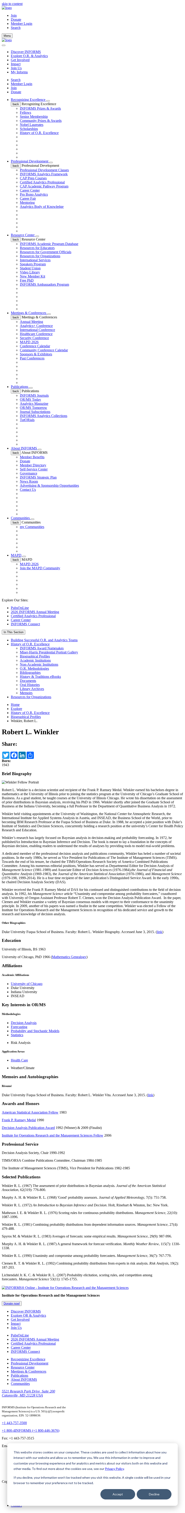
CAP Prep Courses (33, 178)
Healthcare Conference (36, 334)
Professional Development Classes (44, 170)
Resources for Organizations (40, 256)
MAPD (16, 555)
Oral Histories (30, 685)
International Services (35, 260)
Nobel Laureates (31, 125)
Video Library (30, 272)
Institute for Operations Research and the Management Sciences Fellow (52, 1135)
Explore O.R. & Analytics (29, 56)
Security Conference (34, 338)
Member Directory (33, 465)
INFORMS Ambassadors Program (44, 284)
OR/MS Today (30, 399)
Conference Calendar (35, 346)
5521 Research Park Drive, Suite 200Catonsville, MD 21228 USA (28, 1393)
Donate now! (12, 1303)
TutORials (27, 420)
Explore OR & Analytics (28, 1315)
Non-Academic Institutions (39, 664)
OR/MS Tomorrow (33, 408)
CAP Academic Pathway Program (44, 186)
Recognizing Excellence (28, 100)
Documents (28, 681)
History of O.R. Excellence (39, 133)
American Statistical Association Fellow (30, 1112)
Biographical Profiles (35, 656)
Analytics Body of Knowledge (42, 207)
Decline (154, 1494)
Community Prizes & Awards (41, 121)
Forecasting (19, 1027)
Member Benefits (32, 457)
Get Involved (20, 60)
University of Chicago (26, 984)
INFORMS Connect (25, 624)
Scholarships (29, 129)
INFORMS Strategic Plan (38, 477)
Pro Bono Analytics (34, 194)
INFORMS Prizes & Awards (40, 108)
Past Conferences (32, 358)
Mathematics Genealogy (69, 957)
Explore (16, 709)
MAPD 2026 (29, 342)
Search (16, 80)
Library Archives (32, 689)
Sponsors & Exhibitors (36, 354)
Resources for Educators (37, 248)
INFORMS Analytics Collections (43, 416)
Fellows (25, 112)
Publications (20, 387)
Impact (16, 64)
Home (15, 705)
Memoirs (26, 693)
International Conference (37, 330)
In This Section (13, 632)
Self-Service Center (34, 469)
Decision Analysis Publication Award (28, 1128)
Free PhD (27, 280)
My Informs (19, 72)
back (16, 104)
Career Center (30, 190)
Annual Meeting (31, 322)
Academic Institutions (35, 660)
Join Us (16, 68)
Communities (21, 518)
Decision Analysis (24, 1023)
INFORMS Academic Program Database (49, 244)
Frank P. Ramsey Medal (19, 1120)
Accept (118, 1494)
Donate (16, 19)
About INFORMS (24, 448)
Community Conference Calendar (44, 350)
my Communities (32, 527)
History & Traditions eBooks (40, 677)
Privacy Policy (114, 1469)
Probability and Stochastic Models (35, 1031)
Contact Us (28, 489)
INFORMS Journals (34, 395)
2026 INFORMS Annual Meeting (35, 612)
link (159, 932)
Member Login (21, 23)
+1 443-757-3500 (14, 1423)
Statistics (17, 1035)
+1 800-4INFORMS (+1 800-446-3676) (30, 1430)
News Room (29, 481)
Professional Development (30, 161)
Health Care (19, 1060)
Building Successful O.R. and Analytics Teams (44, 640)
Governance (28, 473)
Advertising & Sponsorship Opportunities (49, 485)
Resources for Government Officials (45, 252)
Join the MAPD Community (40, 568)
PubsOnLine (20, 608)
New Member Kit (32, 276)
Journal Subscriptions (35, 412)
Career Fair (28, 198)
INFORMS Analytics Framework (44, 174)
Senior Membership (34, 116)
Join (14, 15)
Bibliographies (30, 672)
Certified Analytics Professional (42, 182)
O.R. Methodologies (34, 668)
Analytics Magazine (34, 403)
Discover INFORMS (26, 52)
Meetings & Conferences (29, 313)
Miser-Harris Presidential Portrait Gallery (49, 652)
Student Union (30, 268)
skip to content (12, 4)
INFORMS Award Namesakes (42, 648)
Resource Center (23, 235)
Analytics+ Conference (36, 326)
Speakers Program (33, 264)
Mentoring (27, 202)
